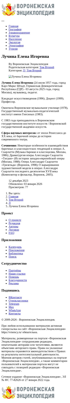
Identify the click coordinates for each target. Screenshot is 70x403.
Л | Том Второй (32, 70)
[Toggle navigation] (2, 21)
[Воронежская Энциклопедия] (28, 16)
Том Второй (46, 67)
